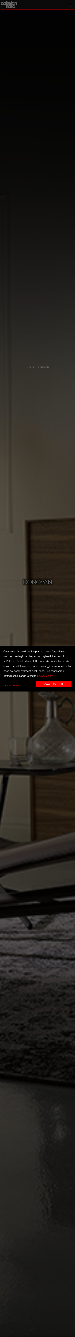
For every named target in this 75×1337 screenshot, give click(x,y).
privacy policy (44, 676)
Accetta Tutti (53, 684)
